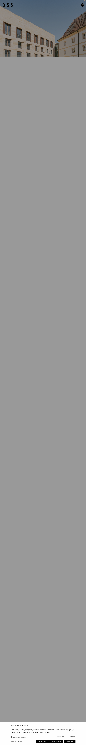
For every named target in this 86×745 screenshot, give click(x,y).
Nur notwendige (42, 741)
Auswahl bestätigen (56, 741)
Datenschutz (13, 741)
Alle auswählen (69, 741)
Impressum (19, 741)
